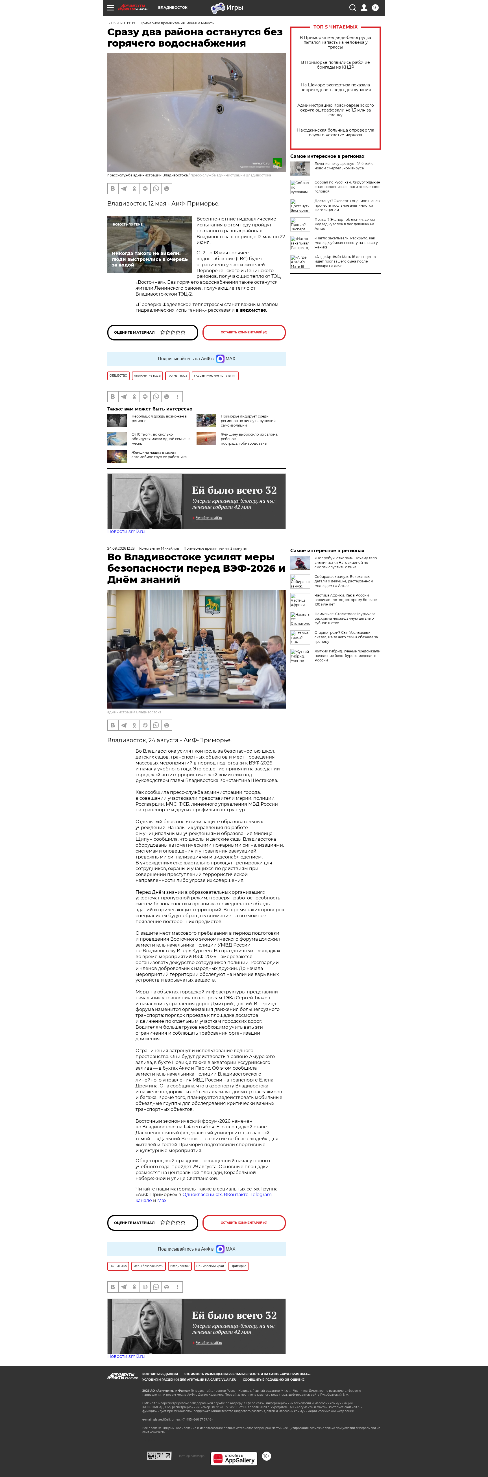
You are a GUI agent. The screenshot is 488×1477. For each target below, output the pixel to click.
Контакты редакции (160, 1374)
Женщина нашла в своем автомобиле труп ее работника (159, 454)
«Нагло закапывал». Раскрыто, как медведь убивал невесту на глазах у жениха (346, 242)
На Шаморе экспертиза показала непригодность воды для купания (335, 87)
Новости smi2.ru (126, 531)
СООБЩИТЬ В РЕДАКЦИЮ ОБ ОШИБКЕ (273, 1380)
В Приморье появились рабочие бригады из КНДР (335, 65)
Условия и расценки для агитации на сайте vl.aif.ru (189, 1380)
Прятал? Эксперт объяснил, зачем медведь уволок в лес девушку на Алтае (345, 224)
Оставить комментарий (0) (244, 332)
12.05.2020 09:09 (121, 23)
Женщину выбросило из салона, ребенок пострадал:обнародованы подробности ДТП (237, 441)
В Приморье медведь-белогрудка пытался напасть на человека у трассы (335, 42)
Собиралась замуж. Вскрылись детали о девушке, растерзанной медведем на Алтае (344, 581)
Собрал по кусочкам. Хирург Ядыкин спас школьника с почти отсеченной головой (347, 186)
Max (162, 1200)
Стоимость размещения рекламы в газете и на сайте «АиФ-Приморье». (247, 1374)
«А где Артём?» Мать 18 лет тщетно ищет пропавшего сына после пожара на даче (345, 261)
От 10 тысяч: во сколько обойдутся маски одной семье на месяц (161, 438)
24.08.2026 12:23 (121, 548)
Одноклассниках (202, 1194)
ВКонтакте (236, 1194)
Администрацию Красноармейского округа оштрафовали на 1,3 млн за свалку (335, 110)
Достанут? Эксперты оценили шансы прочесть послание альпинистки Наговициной (347, 205)
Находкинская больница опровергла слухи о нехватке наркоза (335, 132)
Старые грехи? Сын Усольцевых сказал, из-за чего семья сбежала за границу (346, 637)
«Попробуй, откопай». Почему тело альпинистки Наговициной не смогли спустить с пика (346, 562)
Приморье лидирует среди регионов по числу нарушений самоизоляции (248, 420)
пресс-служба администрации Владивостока (231, 175)
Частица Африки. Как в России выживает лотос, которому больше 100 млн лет (346, 599)
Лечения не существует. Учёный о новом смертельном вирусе (344, 165)
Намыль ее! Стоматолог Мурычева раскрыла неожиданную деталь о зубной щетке (345, 618)
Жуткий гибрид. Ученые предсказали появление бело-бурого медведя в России (347, 655)
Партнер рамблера (191, 1456)
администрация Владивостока (134, 712)
